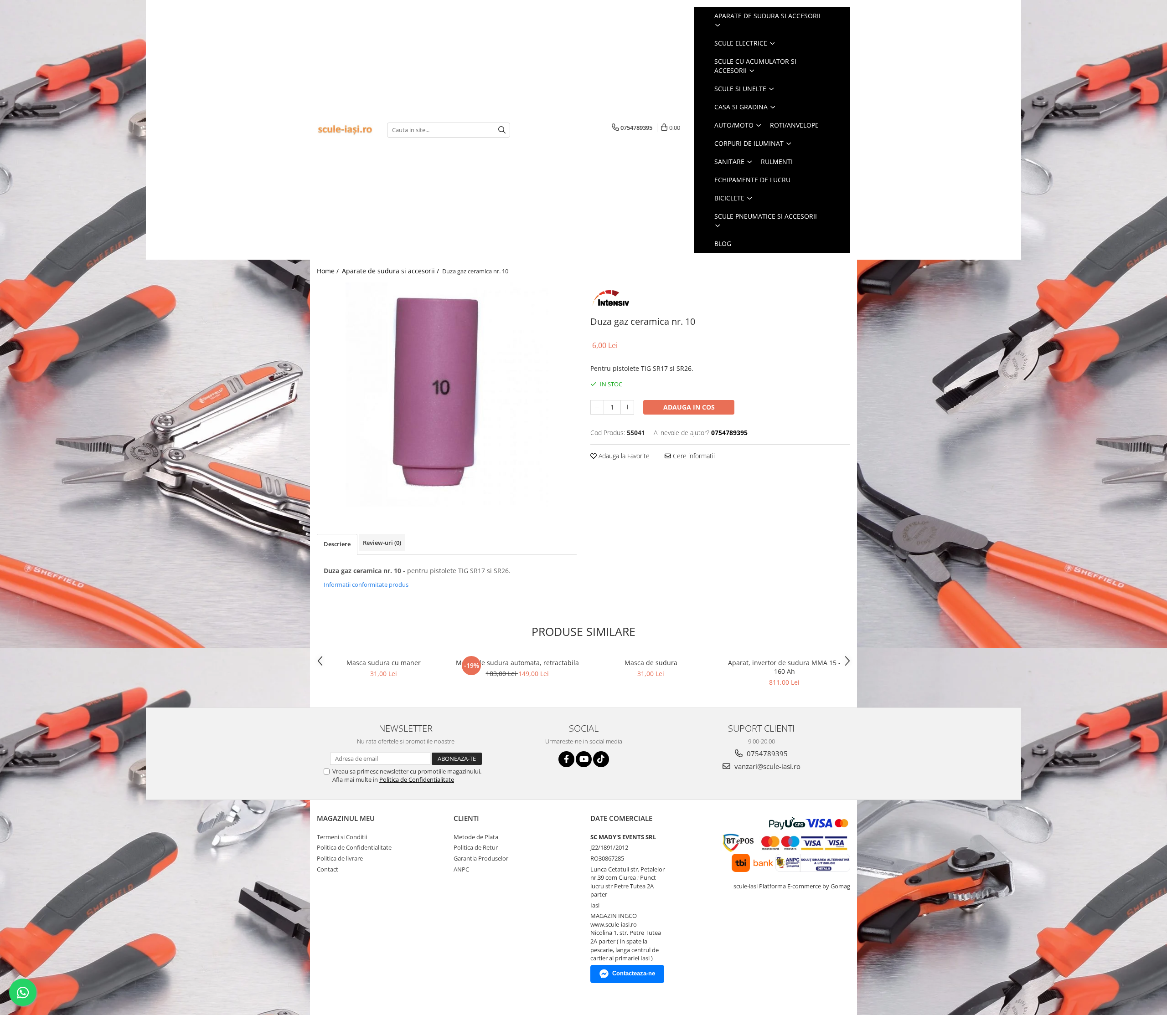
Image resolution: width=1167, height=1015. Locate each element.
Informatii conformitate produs (366, 584)
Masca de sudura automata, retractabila (517, 662)
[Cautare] (502, 130)
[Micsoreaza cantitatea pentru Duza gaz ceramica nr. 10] (597, 407)
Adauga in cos (689, 407)
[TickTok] (601, 759)
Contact (327, 869)
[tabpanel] (447, 394)
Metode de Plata (476, 837)
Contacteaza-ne (633, 973)
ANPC (461, 869)
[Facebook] (566, 759)
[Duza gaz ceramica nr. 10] (447, 394)
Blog (722, 243)
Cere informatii (693, 455)
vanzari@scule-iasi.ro (766, 766)
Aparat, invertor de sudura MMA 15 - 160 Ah (784, 667)
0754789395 (766, 753)
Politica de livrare (340, 858)
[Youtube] (584, 759)
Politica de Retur (476, 847)
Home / (329, 271)
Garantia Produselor (481, 858)
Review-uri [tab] (382, 542)
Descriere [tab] (337, 544)
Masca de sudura (651, 662)
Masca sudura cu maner (383, 662)
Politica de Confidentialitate (416, 779)
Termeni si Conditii (342, 837)
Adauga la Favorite (623, 455)
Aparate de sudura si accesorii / (391, 271)
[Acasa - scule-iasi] (345, 130)
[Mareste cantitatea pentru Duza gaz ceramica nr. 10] (627, 407)
